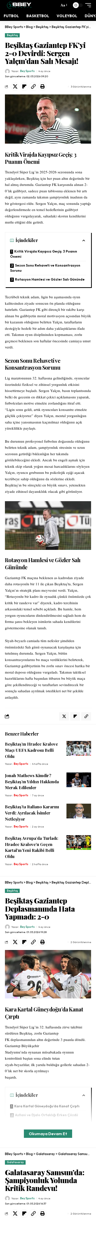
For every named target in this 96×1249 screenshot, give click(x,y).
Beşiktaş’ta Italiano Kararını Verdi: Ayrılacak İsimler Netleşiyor (32, 812)
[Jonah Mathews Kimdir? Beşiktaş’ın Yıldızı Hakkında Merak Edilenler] (78, 779)
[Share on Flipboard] (24, 86)
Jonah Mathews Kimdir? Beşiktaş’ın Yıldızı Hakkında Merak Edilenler (32, 781)
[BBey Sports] (19, 5)
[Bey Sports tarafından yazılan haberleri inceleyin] (7, 71)
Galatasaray (15, 1162)
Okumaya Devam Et (48, 1133)
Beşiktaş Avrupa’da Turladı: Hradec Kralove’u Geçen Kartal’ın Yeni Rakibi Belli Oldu (31, 847)
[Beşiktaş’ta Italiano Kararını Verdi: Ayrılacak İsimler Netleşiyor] (78, 811)
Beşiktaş (12, 35)
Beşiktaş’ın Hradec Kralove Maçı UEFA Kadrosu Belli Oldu (31, 750)
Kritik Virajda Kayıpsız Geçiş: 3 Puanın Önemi (43, 254)
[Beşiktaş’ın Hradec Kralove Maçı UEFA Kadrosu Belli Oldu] (78, 748)
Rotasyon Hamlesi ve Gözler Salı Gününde (50, 279)
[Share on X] (15, 86)
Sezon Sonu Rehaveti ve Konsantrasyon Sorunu (45, 268)
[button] (63, 5)
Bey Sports (27, 71)
